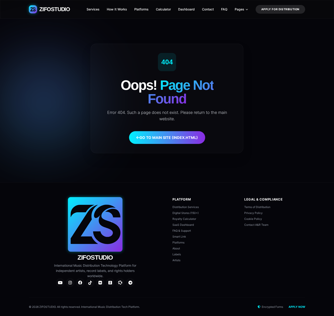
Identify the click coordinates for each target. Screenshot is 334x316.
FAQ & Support (181, 230)
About (176, 248)
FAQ (224, 9)
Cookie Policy (253, 219)
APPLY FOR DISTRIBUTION (280, 9)
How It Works (117, 9)
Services (93, 9)
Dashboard (186, 9)
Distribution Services (185, 207)
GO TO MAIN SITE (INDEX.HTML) (169, 137)
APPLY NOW (297, 306)
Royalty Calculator (184, 219)
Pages (239, 9)
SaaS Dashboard (183, 224)
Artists (176, 260)
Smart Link (179, 236)
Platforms (141, 9)
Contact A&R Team (256, 224)
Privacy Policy (253, 213)
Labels (176, 254)
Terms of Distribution (257, 207)
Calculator (163, 9)
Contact (208, 9)
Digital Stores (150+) (185, 213)
